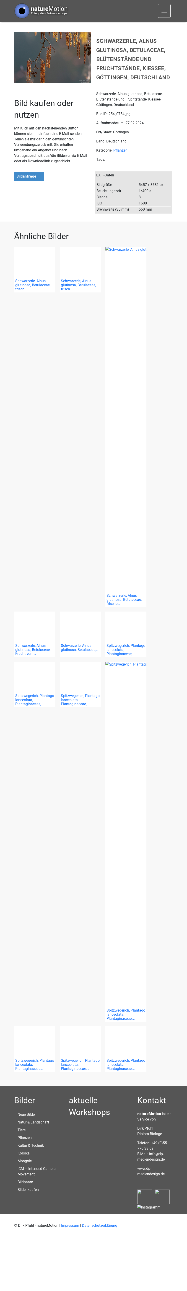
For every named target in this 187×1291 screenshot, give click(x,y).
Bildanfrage (26, 176)
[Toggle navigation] (164, 11)
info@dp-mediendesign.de (151, 1157)
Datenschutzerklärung (99, 1225)
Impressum (70, 1225)
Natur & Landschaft (33, 1122)
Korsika (24, 1153)
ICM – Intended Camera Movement (37, 1171)
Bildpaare (25, 1182)
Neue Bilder (27, 1114)
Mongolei (25, 1161)
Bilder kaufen (28, 1190)
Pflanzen (120, 150)
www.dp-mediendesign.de (151, 1171)
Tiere (22, 1130)
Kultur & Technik (31, 1145)
